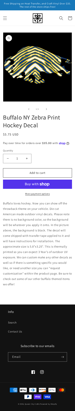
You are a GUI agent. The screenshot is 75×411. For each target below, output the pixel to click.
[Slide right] (46, 109)
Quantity (8, 150)
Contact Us (15, 331)
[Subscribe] (62, 357)
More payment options (37, 193)
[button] (5, 18)
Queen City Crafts (32, 404)
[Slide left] (28, 109)
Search (12, 322)
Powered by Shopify (48, 404)
